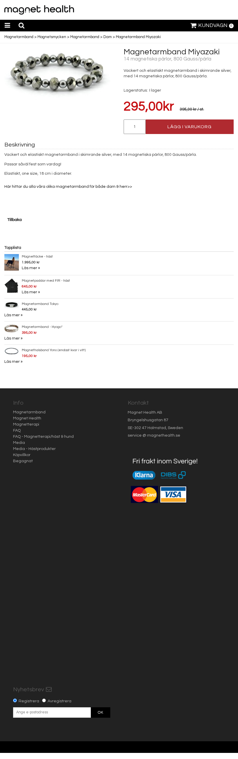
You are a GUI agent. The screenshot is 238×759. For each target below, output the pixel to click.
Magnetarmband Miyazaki (138, 37)
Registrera (29, 701)
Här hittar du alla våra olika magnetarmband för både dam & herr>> (68, 187)
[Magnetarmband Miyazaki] (57, 74)
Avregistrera (59, 701)
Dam (107, 37)
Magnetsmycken (51, 37)
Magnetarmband (18, 37)
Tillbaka (14, 220)
